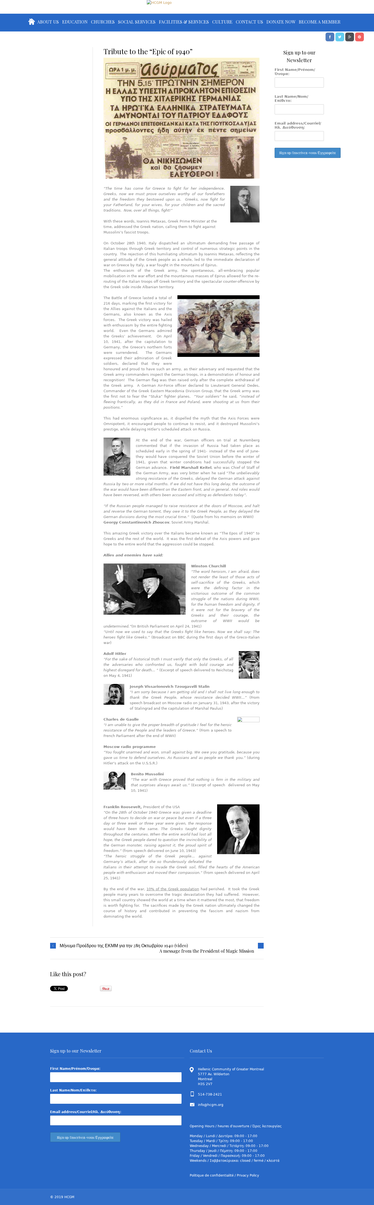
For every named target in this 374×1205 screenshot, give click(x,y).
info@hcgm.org (210, 1105)
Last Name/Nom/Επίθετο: (291, 98)
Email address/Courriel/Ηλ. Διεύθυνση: (298, 125)
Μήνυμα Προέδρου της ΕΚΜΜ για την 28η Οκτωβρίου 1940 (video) (124, 945)
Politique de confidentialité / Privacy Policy (224, 1175)
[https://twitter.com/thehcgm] (339, 36)
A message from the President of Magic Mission (206, 951)
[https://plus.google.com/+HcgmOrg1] (349, 36)
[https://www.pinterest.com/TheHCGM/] (359, 36)
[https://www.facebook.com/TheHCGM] (330, 36)
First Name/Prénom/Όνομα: (295, 72)
